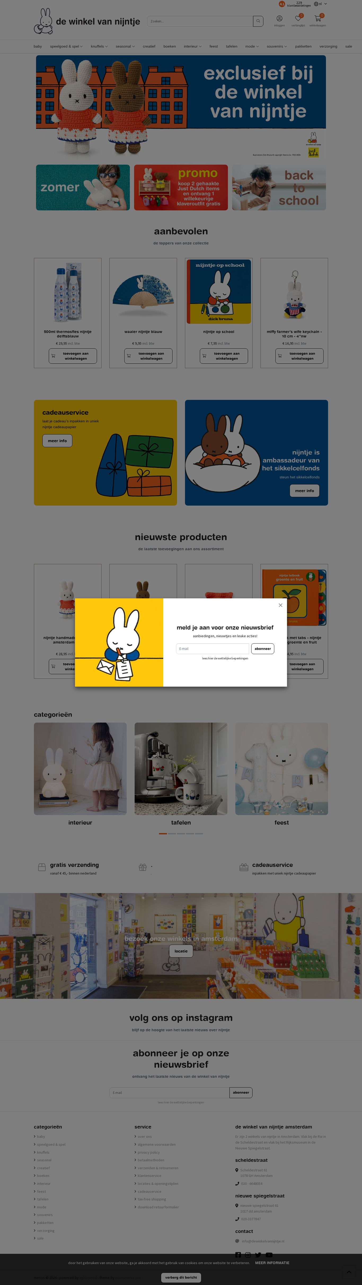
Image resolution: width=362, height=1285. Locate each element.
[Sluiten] (280, 605)
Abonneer (263, 649)
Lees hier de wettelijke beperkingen (225, 658)
